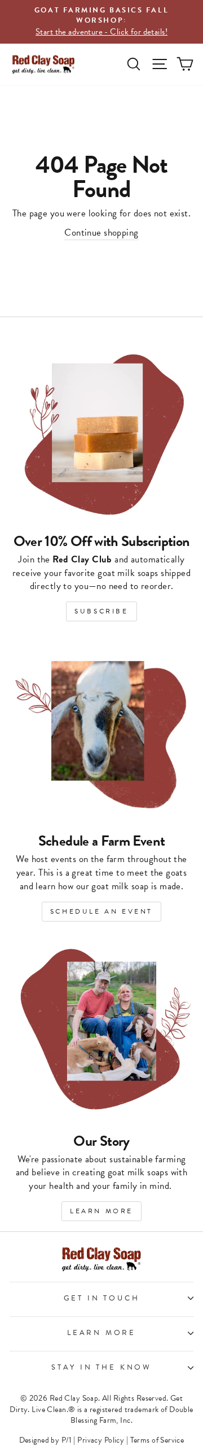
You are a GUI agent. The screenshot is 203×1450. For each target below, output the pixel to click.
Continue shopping (101, 233)
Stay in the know (101, 1367)
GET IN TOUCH (102, 1298)
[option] (101, 22)
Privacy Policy (100, 1440)
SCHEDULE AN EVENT (101, 911)
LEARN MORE (101, 1211)
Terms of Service (157, 1440)
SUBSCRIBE (101, 611)
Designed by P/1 (45, 1440)
